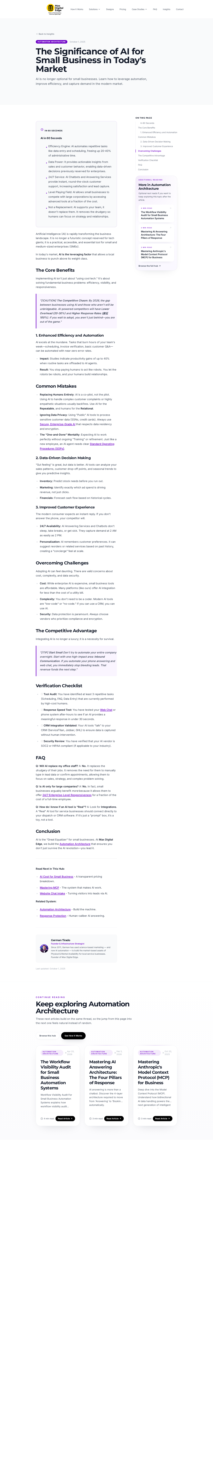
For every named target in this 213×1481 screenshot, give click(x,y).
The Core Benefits (146, 127)
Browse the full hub (148, 266)
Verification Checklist (148, 160)
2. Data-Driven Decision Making (155, 141)
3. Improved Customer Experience (156, 146)
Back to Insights (46, 34)
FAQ (155, 9)
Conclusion (143, 169)
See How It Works (73, 1035)
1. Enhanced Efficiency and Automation (158, 132)
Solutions (93, 9)
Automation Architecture (75, 843)
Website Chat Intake (52, 893)
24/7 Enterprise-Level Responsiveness (67, 795)
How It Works (77, 9)
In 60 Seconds (147, 123)
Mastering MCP (49, 887)
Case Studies (138, 9)
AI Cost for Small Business (56, 876)
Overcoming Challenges (149, 151)
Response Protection (53, 915)
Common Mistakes (147, 137)
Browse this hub (47, 1035)
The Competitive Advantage (151, 155)
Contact (180, 9)
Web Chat (106, 709)
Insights (166, 9)
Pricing (123, 9)
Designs (110, 9)
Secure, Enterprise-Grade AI (57, 424)
